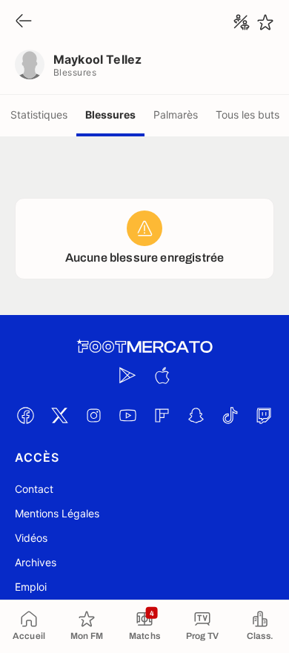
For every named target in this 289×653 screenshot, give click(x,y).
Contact (34, 489)
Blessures (110, 114)
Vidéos (31, 537)
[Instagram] (93, 415)
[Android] (127, 375)
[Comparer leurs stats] (241, 22)
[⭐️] (265, 22)
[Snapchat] (196, 415)
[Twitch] (264, 415)
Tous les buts (247, 114)
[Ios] (161, 375)
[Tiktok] (230, 415)
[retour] (24, 22)
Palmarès (175, 114)
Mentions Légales (57, 513)
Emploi (31, 586)
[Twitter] (59, 415)
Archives (35, 562)
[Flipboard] (161, 415)
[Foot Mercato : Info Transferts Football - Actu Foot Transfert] (144, 347)
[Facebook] (25, 415)
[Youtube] (127, 415)
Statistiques (38, 114)
